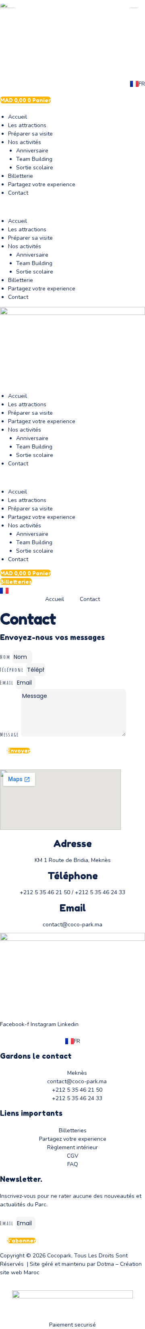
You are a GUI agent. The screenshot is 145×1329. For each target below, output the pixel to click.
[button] (72, 207)
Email (8, 682)
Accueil (17, 117)
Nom (6, 656)
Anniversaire (32, 150)
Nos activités (24, 142)
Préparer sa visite (30, 134)
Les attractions (27, 125)
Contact (18, 193)
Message (10, 734)
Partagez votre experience (41, 184)
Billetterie (20, 176)
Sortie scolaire (34, 167)
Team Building (34, 159)
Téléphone (13, 669)
